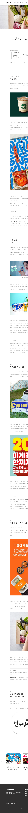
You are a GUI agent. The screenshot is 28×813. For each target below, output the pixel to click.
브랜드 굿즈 (26, 789)
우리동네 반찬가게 (13, 677)
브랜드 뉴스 (26, 795)
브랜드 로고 (16, 2)
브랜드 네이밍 (21, 2)
